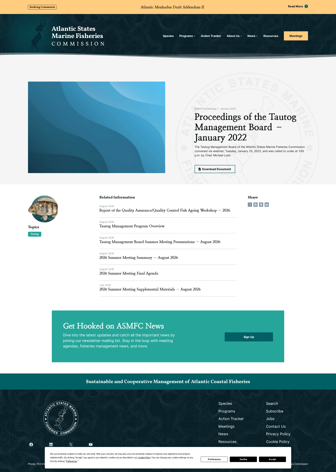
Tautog (35, 234)
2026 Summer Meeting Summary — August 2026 (138, 258)
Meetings (295, 36)
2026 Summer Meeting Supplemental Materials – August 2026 (150, 289)
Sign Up (249, 337)
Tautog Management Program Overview (132, 226)
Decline (243, 459)
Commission (79, 44)
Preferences (214, 459)
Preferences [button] (71, 461)
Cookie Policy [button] (144, 457)
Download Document (216, 169)
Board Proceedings (205, 108)
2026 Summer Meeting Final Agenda (128, 273)
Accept (272, 459)
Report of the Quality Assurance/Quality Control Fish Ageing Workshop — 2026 (164, 210)
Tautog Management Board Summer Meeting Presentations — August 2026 (159, 242)
